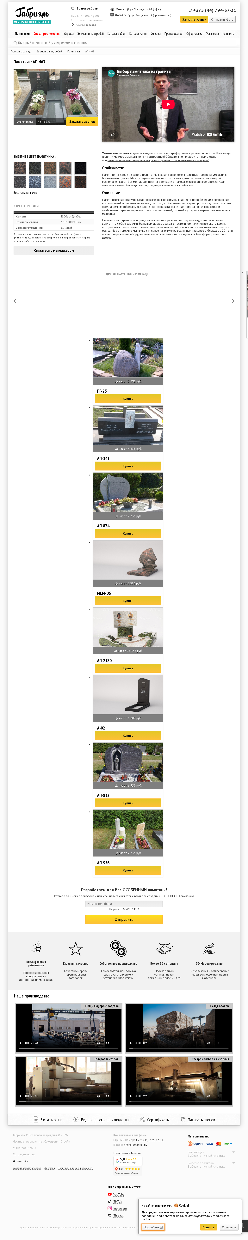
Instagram (120, 1208)
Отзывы (156, 33)
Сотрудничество (24, 1154)
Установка (212, 33)
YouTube (118, 1194)
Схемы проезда (86, 25)
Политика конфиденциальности (75, 1167)
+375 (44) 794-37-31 (214, 10)
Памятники (73, 51)
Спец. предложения (47, 33)
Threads (118, 1215)
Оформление (194, 33)
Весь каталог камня (25, 192)
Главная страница (21, 51)
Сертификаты (158, 1120)
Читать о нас (51, 1120)
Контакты (228, 33)
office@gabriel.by (135, 1145)
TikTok (117, 1201)
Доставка (49, 1167)
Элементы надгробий (49, 51)
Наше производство (32, 996)
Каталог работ (117, 33)
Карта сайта (22, 1161)
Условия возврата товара (27, 1167)
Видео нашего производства (105, 1120)
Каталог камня (138, 33)
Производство (173, 33)
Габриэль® (32, 12)
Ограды (69, 33)
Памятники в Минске (127, 1153)
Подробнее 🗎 (153, 1227)
